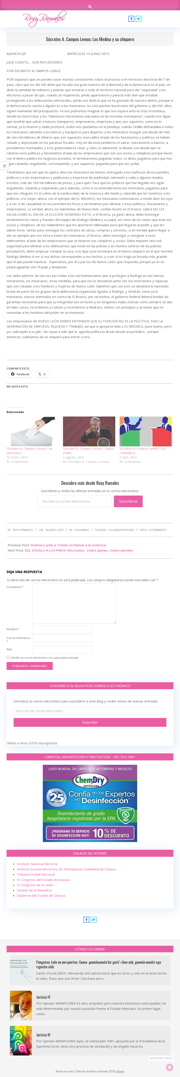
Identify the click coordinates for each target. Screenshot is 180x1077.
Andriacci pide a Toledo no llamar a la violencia (68, 545)
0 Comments (157, 530)
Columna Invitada (121, 530)
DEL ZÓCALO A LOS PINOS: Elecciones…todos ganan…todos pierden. (79, 550)
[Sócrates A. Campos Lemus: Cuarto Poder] (89, 431)
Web (9, 649)
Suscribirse (128, 501)
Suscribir (90, 722)
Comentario (15, 587)
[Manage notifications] (169, 1067)
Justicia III (43, 1034)
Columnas (81, 530)
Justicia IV (43, 997)
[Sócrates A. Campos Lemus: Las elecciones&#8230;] (33, 431)
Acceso (120, 1071)
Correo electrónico (18, 639)
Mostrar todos (161, 1058)
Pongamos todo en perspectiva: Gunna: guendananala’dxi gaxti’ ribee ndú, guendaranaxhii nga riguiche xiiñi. (98, 964)
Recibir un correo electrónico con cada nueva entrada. (45, 658)
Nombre (13, 629)
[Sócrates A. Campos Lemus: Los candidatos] (146, 431)
